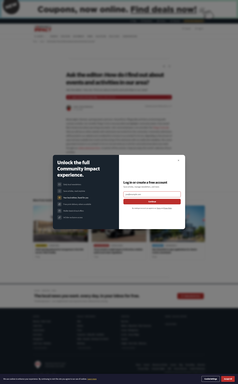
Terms (159, 208)
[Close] (178, 160)
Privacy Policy (168, 208)
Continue (152, 202)
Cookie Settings (210, 379)
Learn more (92, 379)
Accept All (228, 379)
